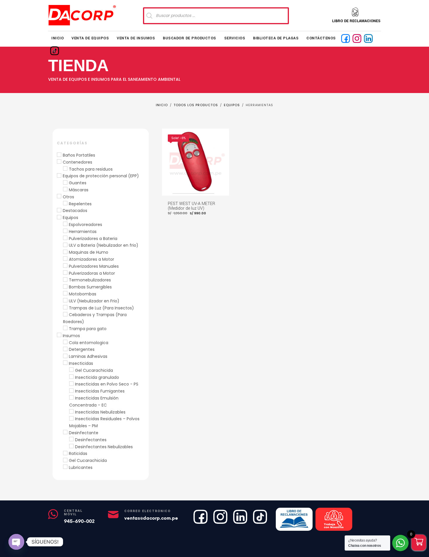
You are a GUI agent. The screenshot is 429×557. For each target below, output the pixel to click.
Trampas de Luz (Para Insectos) (101, 308)
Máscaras (78, 190)
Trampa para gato (88, 329)
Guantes (77, 183)
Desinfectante (83, 433)
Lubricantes (81, 467)
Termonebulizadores (90, 280)
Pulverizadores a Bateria (93, 238)
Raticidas (78, 453)
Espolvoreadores (85, 224)
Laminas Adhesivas (88, 356)
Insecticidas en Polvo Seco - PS (106, 384)
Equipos (70, 217)
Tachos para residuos (91, 169)
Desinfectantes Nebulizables (104, 447)
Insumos (71, 336)
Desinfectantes (91, 440)
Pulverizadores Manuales (94, 266)
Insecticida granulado (97, 377)
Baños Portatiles (79, 155)
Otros (68, 197)
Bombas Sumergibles (90, 287)
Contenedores (77, 162)
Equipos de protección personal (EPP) (101, 176)
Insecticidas (81, 363)
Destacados (75, 210)
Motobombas (82, 294)
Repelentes (80, 204)
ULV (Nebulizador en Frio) (94, 301)
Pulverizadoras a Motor (92, 273)
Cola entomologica (88, 343)
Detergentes (82, 349)
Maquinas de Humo (88, 252)
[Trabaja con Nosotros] (333, 519)
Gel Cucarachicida (94, 370)
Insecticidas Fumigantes (100, 391)
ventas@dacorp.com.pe (151, 518)
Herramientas (83, 231)
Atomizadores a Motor (91, 259)
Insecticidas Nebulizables (100, 412)
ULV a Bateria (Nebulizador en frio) (103, 245)
